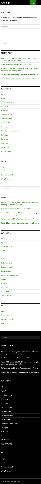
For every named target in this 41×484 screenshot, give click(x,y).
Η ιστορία (4, 106)
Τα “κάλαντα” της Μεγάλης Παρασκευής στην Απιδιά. (19, 75)
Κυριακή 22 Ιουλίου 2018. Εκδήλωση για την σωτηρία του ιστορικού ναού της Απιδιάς (19, 70)
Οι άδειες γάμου (6, 115)
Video (3, 94)
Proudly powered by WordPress (10, 481)
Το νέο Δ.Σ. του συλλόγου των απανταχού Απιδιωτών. (20, 79)
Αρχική (3, 98)
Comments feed (7, 175)
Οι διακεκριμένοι (6, 119)
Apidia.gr (5, 2)
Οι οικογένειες (6, 127)
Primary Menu (38, 2)
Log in (3, 167)
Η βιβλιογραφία (6, 102)
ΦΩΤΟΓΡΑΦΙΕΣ (6, 151)
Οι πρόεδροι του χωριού (9, 131)
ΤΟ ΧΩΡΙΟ (5, 147)
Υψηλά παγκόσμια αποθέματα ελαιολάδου (16, 64)
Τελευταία (4, 143)
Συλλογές (4, 139)
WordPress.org (6, 179)
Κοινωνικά (4, 110)
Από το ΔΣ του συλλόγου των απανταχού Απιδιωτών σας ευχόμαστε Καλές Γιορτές (19, 59)
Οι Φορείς (4, 135)
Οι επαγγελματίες (7, 123)
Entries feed (5, 171)
